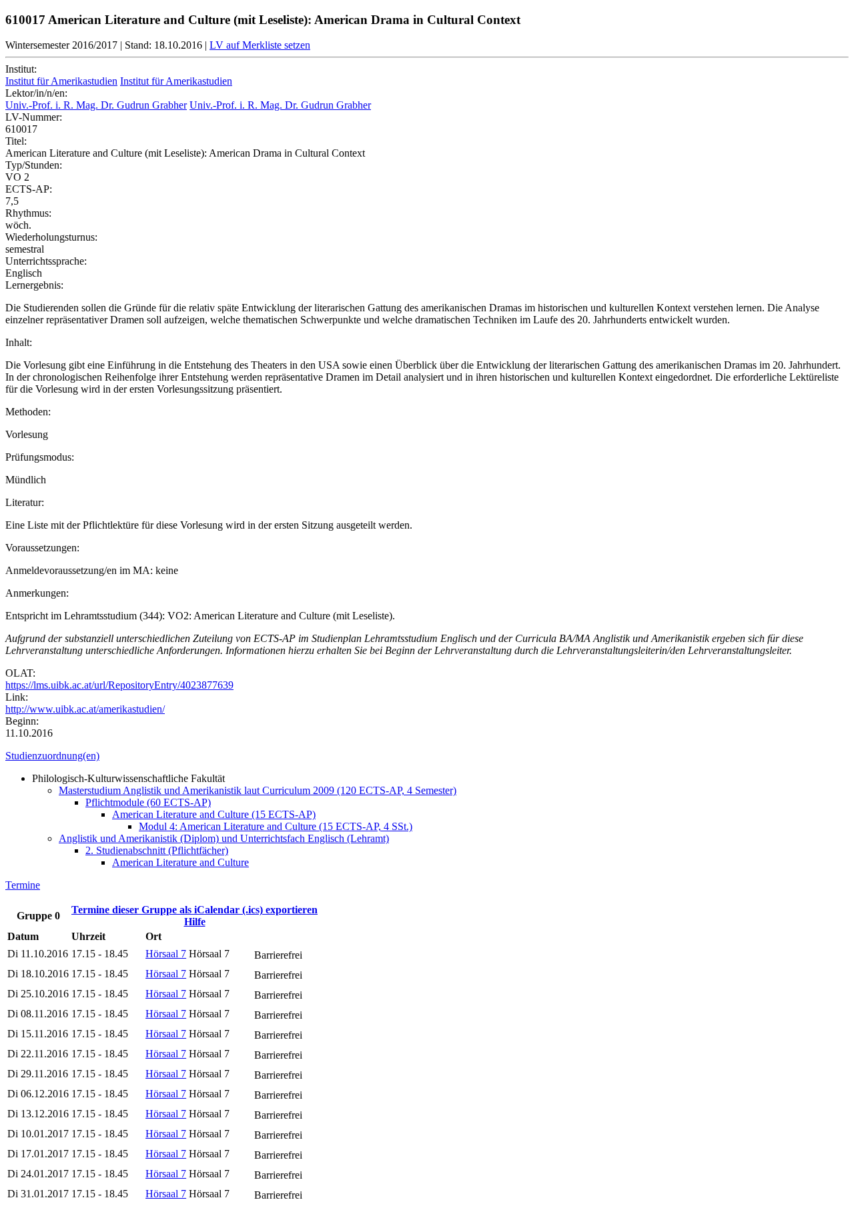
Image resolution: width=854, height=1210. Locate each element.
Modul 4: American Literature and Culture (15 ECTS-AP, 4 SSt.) (275, 826)
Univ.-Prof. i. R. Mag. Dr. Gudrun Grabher (96, 105)
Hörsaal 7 (165, 953)
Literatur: (24, 502)
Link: (16, 697)
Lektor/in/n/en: (36, 93)
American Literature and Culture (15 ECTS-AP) (214, 814)
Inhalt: (18, 342)
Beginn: (22, 721)
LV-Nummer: (33, 117)
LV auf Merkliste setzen (259, 45)
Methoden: (28, 411)
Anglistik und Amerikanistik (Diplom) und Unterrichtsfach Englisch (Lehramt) (224, 838)
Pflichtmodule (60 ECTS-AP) (148, 802)
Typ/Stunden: (33, 165)
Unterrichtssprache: (46, 261)
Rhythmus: (28, 213)
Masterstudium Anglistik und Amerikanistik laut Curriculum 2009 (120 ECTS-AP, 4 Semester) (257, 790)
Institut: (21, 69)
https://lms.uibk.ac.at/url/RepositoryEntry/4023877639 (119, 685)
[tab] (427, 756)
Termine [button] (22, 885)
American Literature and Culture (180, 862)
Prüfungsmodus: (39, 457)
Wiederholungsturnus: (51, 237)
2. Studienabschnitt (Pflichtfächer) (156, 850)
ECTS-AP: (28, 189)
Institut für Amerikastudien (61, 81)
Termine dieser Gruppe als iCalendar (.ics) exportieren (194, 909)
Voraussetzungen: (42, 547)
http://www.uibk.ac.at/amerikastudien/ (85, 709)
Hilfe (194, 921)
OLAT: (20, 673)
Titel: (16, 141)
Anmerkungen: (37, 593)
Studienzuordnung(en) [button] (52, 755)
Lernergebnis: (34, 285)
